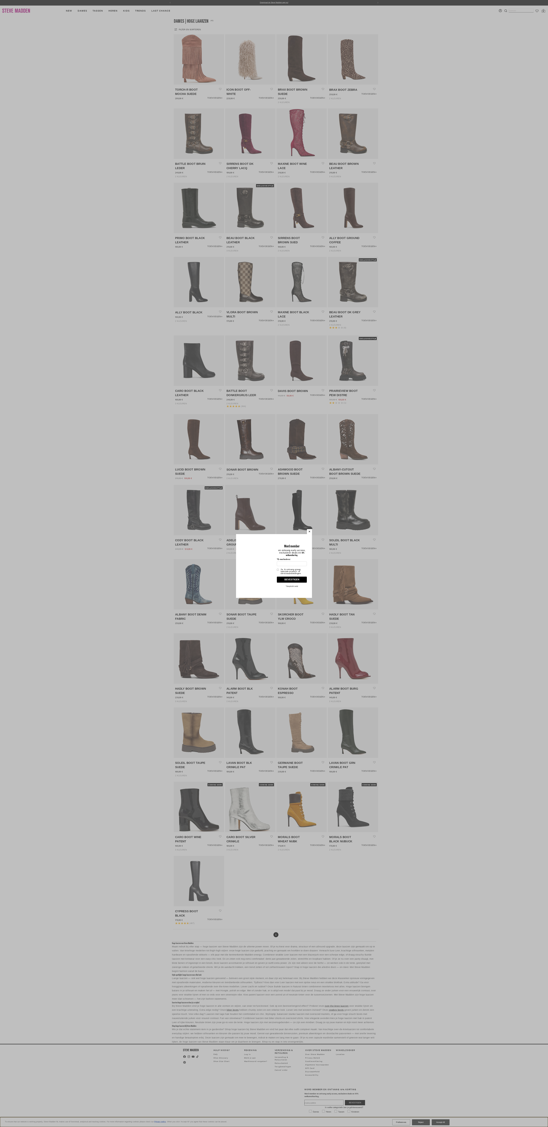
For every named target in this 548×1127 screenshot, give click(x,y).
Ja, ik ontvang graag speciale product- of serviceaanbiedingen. (291, 571)
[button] (309, 531)
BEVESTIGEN (291, 579)
